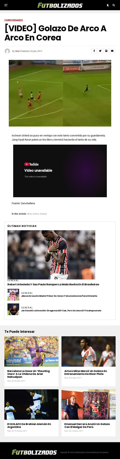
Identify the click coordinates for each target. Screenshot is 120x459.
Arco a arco (33, 214)
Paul (9, 381)
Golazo (43, 214)
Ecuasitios (104, 452)
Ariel (17, 51)
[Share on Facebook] (94, 50)
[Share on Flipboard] (106, 50)
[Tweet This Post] (100, 50)
